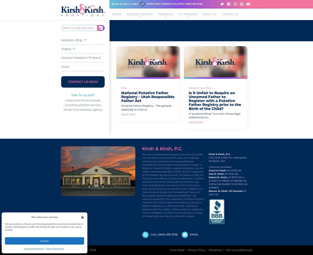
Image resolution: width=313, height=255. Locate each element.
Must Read (177, 250)
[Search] (101, 28)
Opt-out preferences (34, 248)
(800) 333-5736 (194, 3)
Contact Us (230, 14)
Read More (128, 114)
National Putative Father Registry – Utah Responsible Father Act (147, 97)
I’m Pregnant (188, 14)
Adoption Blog (71, 40)
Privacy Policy (196, 250)
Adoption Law (197, 87)
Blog (124, 87)
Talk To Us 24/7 (83, 95)
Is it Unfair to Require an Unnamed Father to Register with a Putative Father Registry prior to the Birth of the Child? (215, 101)
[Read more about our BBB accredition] (217, 211)
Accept (44, 240)
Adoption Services (140, 14)
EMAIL (194, 234)
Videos (66, 49)
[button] (82, 217)
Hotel (65, 67)
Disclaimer (215, 250)
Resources (165, 14)
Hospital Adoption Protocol (81, 58)
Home (116, 14)
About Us (209, 14)
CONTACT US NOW (83, 82)
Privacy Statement (54, 248)
